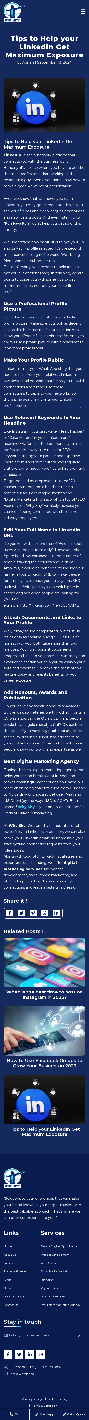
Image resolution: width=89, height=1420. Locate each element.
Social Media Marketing (56, 1271)
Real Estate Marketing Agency (60, 1305)
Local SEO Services (53, 1296)
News (7, 1288)
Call (16, 1414)
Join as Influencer (15, 1271)
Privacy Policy (32, 1399)
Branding (47, 1280)
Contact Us (11, 1305)
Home (8, 1246)
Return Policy (58, 1399)
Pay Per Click (49, 1288)
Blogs (7, 1280)
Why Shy (26, 807)
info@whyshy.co (22, 1374)
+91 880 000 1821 (22, 1367)
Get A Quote (76, 1414)
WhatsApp (46, 1414)
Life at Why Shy (14, 1296)
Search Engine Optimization (59, 1246)
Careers (8, 1263)
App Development (53, 1263)
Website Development (55, 1254)
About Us (10, 1254)
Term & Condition (44, 1405)
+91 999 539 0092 (49, 1367)
